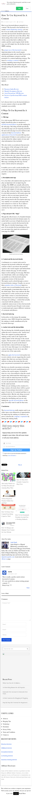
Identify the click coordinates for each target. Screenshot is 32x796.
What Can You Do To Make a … (12, 683)
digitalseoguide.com (8, 557)
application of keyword (9, 135)
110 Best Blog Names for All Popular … (14, 687)
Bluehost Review (6, 744)
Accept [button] (16, 793)
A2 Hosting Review (7, 756)
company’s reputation (21, 416)
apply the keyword (14, 355)
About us (4, 559)
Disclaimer (6, 727)
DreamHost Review (7, 752)
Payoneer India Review (11, 89)
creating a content (13, 60)
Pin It (20, 465)
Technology (6, 724)
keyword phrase (16, 133)
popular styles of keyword (13, 285)
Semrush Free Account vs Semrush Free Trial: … (15, 692)
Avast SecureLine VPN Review (14, 93)
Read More (22, 793)
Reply (28, 588)
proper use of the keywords (13, 50)
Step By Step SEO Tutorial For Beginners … (16, 702)
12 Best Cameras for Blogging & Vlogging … (16, 698)
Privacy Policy (7, 729)
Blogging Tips (7, 721)
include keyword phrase (9, 124)
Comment (5, 599)
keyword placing (9, 410)
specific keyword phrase (16, 400)
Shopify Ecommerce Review (13, 91)
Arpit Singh (20, 21)
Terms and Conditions (9, 732)
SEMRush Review (6, 748)
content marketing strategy (14, 29)
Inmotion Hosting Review (9, 759)
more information (12, 455)
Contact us (6, 735)
